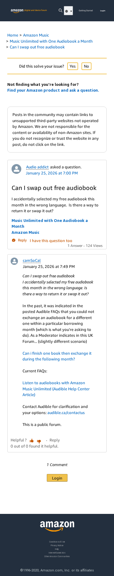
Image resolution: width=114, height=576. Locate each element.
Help (57, 549)
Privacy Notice (57, 545)
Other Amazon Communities (56, 556)
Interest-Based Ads (57, 553)
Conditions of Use (57, 542)
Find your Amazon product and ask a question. (53, 90)
